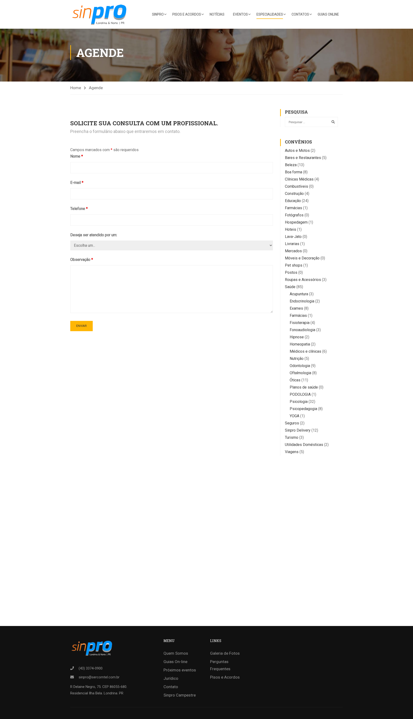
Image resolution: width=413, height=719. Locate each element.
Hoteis (290, 229)
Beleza (291, 165)
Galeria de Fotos (225, 653)
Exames (296, 308)
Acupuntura (299, 294)
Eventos (240, 14)
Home (75, 87)
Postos (291, 272)
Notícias (217, 14)
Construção (294, 193)
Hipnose (297, 337)
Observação (81, 259)
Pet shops (293, 265)
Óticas (295, 380)
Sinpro (158, 14)
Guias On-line (175, 661)
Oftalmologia (300, 373)
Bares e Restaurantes (303, 157)
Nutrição (297, 358)
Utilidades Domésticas (304, 444)
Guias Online (328, 14)
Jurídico (170, 678)
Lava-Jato (293, 236)
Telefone (79, 208)
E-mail (76, 182)
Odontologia (300, 365)
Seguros (292, 423)
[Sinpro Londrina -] (100, 14)
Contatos (300, 14)
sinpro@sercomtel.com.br (99, 677)
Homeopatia (300, 344)
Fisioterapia (300, 322)
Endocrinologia (302, 301)
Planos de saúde (304, 387)
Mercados (293, 251)
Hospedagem (296, 222)
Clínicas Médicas (299, 179)
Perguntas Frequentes (220, 665)
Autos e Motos (297, 150)
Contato (170, 686)
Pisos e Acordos (186, 14)
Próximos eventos (179, 670)
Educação (293, 200)
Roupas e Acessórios (303, 279)
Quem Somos (175, 653)
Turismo (291, 437)
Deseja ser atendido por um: (93, 235)
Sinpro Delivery (297, 430)
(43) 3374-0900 (91, 668)
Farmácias (293, 208)
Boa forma (293, 172)
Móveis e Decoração (302, 258)
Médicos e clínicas (305, 351)
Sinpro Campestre (179, 695)
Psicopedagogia (303, 408)
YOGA (294, 416)
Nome (76, 156)
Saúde (290, 287)
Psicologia (299, 401)
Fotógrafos (294, 215)
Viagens (292, 452)
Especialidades (269, 14)
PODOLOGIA (300, 394)
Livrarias (292, 243)
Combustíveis (296, 186)
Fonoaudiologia (302, 330)
